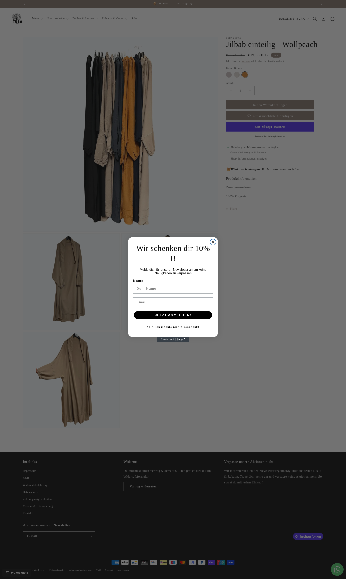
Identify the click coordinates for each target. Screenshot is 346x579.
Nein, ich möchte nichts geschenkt (173, 327)
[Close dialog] (213, 242)
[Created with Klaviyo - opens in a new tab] (173, 339)
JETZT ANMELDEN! (173, 315)
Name (138, 281)
